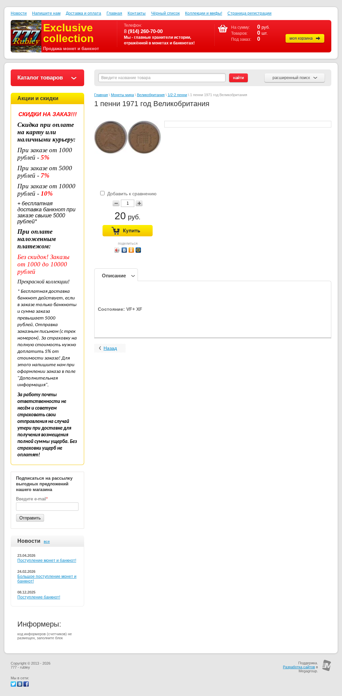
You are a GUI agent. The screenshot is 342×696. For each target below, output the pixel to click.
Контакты (137, 13)
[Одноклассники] (131, 250)
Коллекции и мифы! (203, 13)
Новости (19, 13)
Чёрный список (165, 13)
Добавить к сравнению (131, 193)
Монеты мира (122, 95)
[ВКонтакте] (124, 250)
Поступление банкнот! (38, 597)
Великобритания (151, 95)
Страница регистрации (249, 13)
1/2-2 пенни (177, 95)
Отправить (30, 517)
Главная (114, 13)
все (47, 541)
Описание (114, 275)
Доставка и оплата (83, 13)
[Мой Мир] (138, 250)
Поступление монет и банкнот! (46, 560)
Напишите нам (46, 13)
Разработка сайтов (299, 667)
